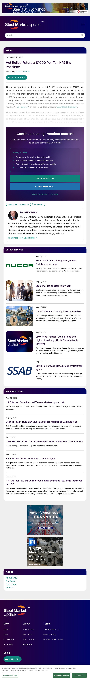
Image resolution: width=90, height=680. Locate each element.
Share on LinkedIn (16, 77)
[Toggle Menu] (83, 25)
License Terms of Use (53, 639)
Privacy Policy (49, 634)
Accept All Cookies (61, 675)
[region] (45, 672)
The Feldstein (21, 107)
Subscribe (8, 644)
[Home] (29, 24)
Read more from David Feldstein (22, 238)
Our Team (10, 581)
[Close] (86, 668)
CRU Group (11, 584)
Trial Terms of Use (51, 629)
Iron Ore (38, 204)
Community (9, 639)
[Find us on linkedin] (13, 659)
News (6, 629)
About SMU (11, 578)
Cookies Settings (10, 675)
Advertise (10, 587)
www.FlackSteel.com (66, 107)
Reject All (79, 675)
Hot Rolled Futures (18, 204)
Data (6, 634)
